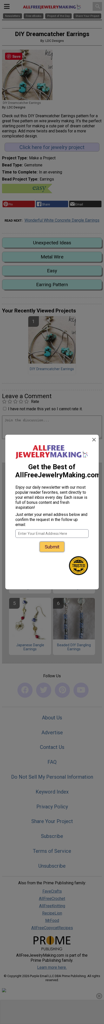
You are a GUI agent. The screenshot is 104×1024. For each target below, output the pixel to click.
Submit (52, 547)
